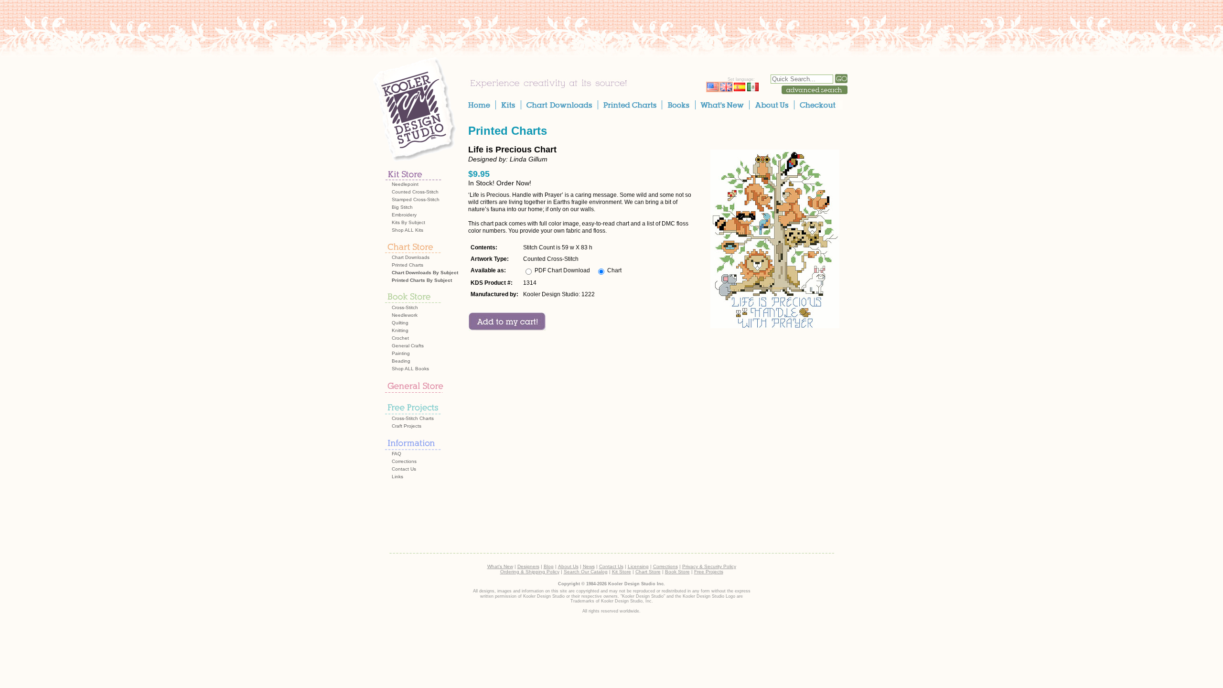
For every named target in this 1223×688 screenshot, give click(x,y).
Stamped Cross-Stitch (416, 199)
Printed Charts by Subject (422, 280)
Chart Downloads (410, 257)
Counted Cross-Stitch (415, 191)
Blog (549, 566)
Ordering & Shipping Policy (529, 571)
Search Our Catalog (586, 571)
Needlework (405, 315)
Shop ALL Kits (407, 230)
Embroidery (404, 214)
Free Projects (708, 571)
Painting (401, 353)
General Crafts (408, 345)
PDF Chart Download (562, 270)
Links (397, 476)
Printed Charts (407, 265)
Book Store (677, 571)
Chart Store (648, 571)
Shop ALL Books (410, 368)
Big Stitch (402, 207)
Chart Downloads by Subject (425, 272)
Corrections (404, 461)
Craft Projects (406, 426)
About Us (568, 566)
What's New (500, 566)
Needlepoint (405, 184)
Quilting (400, 322)
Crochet (400, 338)
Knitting (400, 330)
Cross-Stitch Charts (413, 418)
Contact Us (404, 469)
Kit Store (621, 571)
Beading (401, 361)
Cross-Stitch (405, 307)
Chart (614, 270)
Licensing (638, 566)
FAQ (396, 453)
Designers (528, 566)
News (589, 566)
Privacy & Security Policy (709, 566)
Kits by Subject (408, 222)
